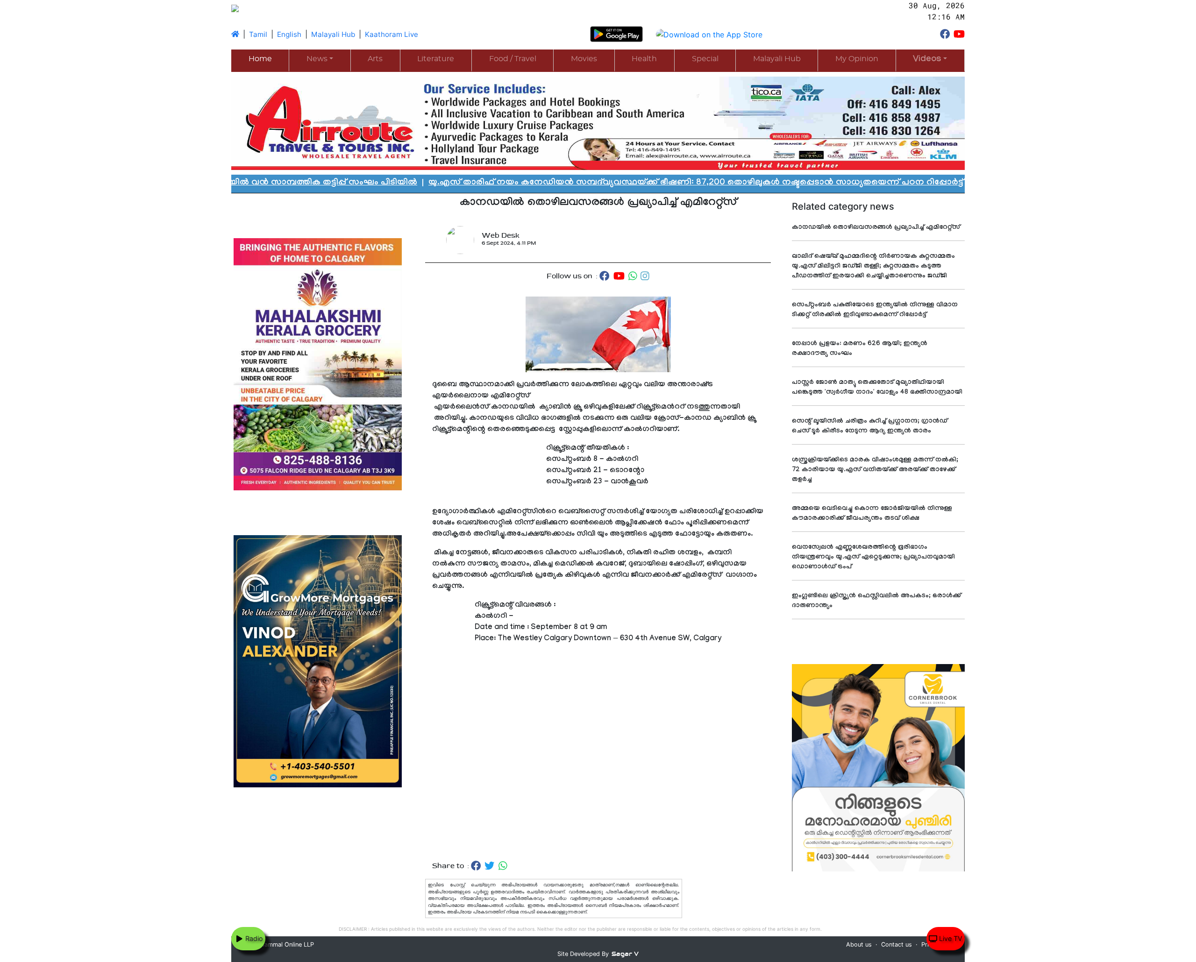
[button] (930, 60)
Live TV (949, 938)
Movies (584, 59)
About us (859, 944)
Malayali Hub (333, 34)
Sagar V (625, 954)
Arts (375, 59)
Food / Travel (512, 59)
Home (260, 59)
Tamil (258, 34)
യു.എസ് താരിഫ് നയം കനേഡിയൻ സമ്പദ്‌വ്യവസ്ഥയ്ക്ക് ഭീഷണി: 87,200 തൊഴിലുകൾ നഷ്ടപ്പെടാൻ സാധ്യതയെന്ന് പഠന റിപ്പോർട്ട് (600, 183)
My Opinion (856, 59)
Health (644, 59)
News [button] (316, 59)
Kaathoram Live (391, 34)
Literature (435, 59)
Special (705, 59)
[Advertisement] (598, 752)
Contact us (896, 944)
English (289, 34)
